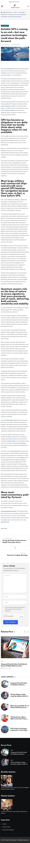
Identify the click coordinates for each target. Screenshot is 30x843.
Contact (4, 824)
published (23, 443)
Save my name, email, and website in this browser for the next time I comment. (15, 609)
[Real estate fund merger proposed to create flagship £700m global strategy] (5, 729)
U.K (15, 148)
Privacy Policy (6, 827)
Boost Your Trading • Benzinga (17, 555)
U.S (10, 148)
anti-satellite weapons (8, 110)
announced (16, 451)
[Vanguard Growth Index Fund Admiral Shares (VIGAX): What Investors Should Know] (5, 684)
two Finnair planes (9, 68)
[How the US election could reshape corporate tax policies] (6, 805)
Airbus (22, 457)
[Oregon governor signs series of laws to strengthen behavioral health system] (6, 781)
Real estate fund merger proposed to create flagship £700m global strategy (19, 730)
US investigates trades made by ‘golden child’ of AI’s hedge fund (18, 696)
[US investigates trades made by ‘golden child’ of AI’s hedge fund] (5, 695)
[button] (24, 631)
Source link (4, 528)
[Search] (28, 6)
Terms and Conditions (8, 830)
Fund (2, 661)
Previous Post (8, 538)
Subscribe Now (5, 522)
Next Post (23, 553)
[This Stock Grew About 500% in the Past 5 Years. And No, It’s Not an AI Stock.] (5, 718)
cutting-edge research (12, 420)
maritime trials (11, 441)
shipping (7, 106)
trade (13, 106)
